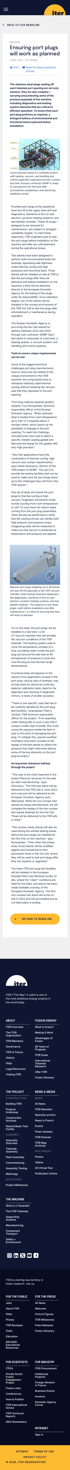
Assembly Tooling (16, 1168)
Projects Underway (12, 1111)
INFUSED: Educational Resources (13, 1345)
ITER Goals (41, 1055)
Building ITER (14, 1103)
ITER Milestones (44, 1319)
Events (39, 1126)
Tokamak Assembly (12, 1150)
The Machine (15, 1199)
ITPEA (9, 1368)
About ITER (12, 1308)
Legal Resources (16, 1069)
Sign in (39, 1434)
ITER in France (14, 1052)
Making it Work (44, 1032)
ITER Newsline (43, 1109)
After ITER (41, 1072)
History (10, 1057)
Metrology (12, 1174)
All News (40, 1103)
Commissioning (15, 1162)
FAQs (9, 1063)
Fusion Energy (46, 1020)
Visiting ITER (13, 1074)
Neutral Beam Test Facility (17, 1128)
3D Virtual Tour (44, 1168)
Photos (39, 1157)
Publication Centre (46, 1173)
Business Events (45, 1391)
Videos (39, 1162)
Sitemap (22, 1451)
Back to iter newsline (23, 25)
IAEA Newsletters (16, 1422)
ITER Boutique (14, 1325)
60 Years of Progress (42, 1048)
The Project (15, 1092)
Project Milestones (17, 1185)
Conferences (13, 1394)
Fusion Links (13, 1388)
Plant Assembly (15, 1157)
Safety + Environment (13, 1241)
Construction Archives (14, 1119)
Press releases (44, 1131)
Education (12, 1336)
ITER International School (16, 1406)
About (10, 1020)
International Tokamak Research (42, 1063)
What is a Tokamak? (18, 1205)
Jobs (9, 1303)
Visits (9, 1331)
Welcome (40, 1308)
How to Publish (15, 1399)
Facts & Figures (44, 1314)
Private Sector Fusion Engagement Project (14, 1378)
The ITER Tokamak (17, 1211)
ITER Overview (15, 1027)
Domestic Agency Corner (45, 1404)
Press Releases (44, 1325)
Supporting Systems (12, 1218)
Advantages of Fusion (44, 1040)
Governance (13, 1046)
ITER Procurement (46, 1368)
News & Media (45, 1092)
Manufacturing (15, 1225)
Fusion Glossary (44, 1077)
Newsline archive (45, 1115)
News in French (44, 1120)
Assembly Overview (12, 1142)
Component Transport (13, 1232)
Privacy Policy (35, 1457)
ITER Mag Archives (40, 1144)
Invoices (40, 1396)
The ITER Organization (13, 1034)
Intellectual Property (41, 1375)
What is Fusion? (44, 1027)
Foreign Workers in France (45, 1384)
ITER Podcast (43, 1137)
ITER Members (14, 1041)
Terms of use (44, 1451)
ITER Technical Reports (15, 1415)
